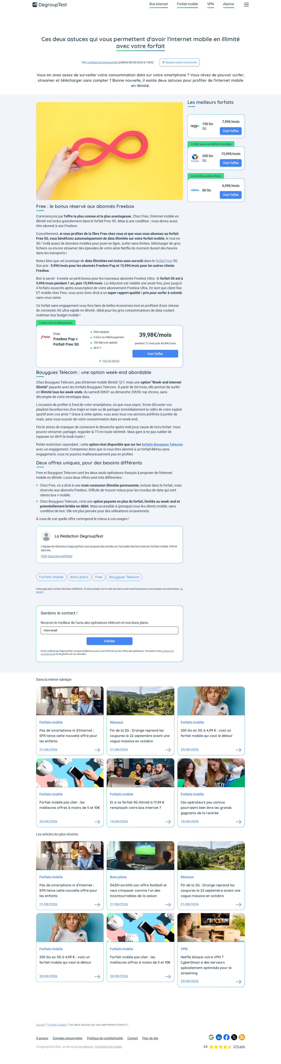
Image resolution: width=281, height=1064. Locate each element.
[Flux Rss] (242, 1037)
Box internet (158, 4)
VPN (210, 4)
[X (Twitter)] (234, 1037)
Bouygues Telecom (124, 577)
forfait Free (164, 261)
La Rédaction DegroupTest (102, 62)
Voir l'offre (231, 131)
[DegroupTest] (50, 5)
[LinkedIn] (219, 1037)
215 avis (239, 1047)
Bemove (88, 1046)
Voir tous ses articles (56, 556)
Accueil (40, 1024)
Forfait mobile (187, 4)
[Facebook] (226, 1037)
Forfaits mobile (51, 577)
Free (98, 577)
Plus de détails (110, 360)
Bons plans (79, 577)
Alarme (228, 4)
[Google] (211, 1037)
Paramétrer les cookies (108, 1046)
